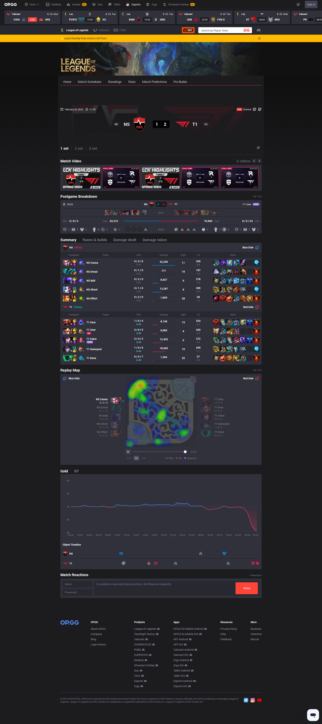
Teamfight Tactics (144, 634)
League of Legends (145, 629)
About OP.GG (98, 629)
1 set (64, 148)
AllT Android (180, 639)
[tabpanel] (161, 303)
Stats (32, 4)
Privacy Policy (228, 629)
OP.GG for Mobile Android (188, 629)
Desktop (139, 660)
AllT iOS (178, 644)
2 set (79, 148)
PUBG (137, 649)
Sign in (311, 4)
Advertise (256, 634)
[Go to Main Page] (10, 4)
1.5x (143, 458)
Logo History (98, 644)
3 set (93, 148)
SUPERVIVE (141, 655)
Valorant (139, 639)
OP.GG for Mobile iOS (185, 634)
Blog (93, 639)
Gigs (137, 686)
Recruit (255, 639)
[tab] (69, 239)
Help (223, 634)
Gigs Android (181, 660)
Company (96, 634)
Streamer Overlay (144, 665)
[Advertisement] (161, 95)
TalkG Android (181, 670)
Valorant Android (183, 649)
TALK (137, 675)
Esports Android (182, 681)
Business (256, 629)
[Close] (259, 38)
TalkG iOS (179, 675)
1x (136, 458)
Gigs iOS (178, 665)
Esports (138, 681)
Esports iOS (180, 686)
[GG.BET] (188, 30)
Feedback (226, 639)
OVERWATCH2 (142, 644)
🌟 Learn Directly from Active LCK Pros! (83, 38)
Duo (136, 670)
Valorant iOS (181, 655)
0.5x (129, 458)
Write (246, 588)
